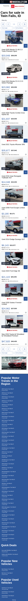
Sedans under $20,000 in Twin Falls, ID (10, 555)
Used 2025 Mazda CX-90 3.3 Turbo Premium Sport (12, 50)
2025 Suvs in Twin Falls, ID (7, 409)
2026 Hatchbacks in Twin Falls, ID (9, 488)
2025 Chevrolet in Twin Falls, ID (8, 480)
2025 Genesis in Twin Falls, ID (8, 535)
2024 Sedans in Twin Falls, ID (8, 464)
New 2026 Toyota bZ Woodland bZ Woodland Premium (13, 335)
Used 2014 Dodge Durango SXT (13, 239)
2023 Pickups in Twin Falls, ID (8, 441)
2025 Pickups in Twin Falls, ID (8, 531)
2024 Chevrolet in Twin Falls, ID (8, 433)
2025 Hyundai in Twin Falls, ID (8, 539)
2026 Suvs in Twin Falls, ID (7, 393)
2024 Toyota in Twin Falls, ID (8, 413)
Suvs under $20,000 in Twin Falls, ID (9, 551)
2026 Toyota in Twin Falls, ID (8, 389)
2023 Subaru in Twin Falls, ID (8, 476)
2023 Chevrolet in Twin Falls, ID (8, 523)
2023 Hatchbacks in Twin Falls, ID (9, 472)
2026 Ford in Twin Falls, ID (7, 496)
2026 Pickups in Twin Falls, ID (8, 397)
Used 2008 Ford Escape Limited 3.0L (13, 208)
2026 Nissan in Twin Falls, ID (8, 504)
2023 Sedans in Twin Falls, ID (8, 519)
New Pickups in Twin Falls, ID (8, 570)
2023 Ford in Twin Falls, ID (7, 425)
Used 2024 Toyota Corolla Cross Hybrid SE (13, 113)
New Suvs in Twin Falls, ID (7, 574)
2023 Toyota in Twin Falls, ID (8, 445)
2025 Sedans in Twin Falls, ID (8, 429)
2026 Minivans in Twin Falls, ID (8, 449)
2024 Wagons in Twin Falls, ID (8, 511)
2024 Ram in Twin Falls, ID (7, 468)
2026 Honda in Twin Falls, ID (7, 500)
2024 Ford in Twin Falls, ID (7, 452)
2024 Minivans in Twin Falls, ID (8, 460)
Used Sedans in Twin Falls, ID (8, 596)
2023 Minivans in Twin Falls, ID (8, 515)
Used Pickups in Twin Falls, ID (8, 592)
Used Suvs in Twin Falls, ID (7, 588)
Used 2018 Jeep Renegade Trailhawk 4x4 (11, 177)
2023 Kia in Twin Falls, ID (7, 456)
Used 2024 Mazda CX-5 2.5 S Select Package (12, 82)
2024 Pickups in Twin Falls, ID (8, 417)
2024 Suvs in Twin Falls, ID (7, 401)
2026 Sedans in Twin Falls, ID (8, 492)
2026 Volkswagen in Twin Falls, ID (9, 508)
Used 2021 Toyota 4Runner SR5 (13, 144)
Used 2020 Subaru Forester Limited (12, 303)
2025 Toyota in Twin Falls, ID (8, 421)
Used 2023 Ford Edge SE (11, 271)
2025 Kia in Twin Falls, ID (7, 484)
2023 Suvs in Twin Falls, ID (7, 405)
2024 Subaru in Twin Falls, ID (8, 437)
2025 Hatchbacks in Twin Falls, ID (9, 527)
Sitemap (14, 599)
